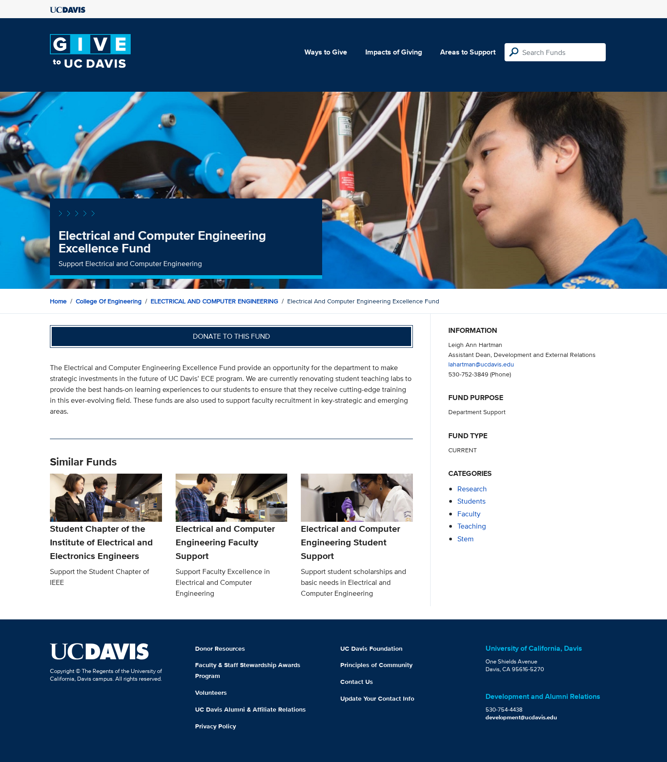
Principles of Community (376, 664)
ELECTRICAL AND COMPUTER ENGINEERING (214, 301)
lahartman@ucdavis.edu (481, 364)
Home (58, 301)
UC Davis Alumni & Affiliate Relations (250, 709)
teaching (471, 526)
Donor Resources (220, 648)
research (472, 489)
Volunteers (211, 692)
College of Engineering (109, 301)
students (471, 501)
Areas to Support (467, 52)
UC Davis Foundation (371, 648)
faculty (469, 514)
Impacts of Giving (393, 52)
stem (465, 539)
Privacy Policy (215, 726)
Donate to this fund (231, 336)
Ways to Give (325, 52)
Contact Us (356, 681)
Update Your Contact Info (377, 698)
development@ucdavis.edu (521, 717)
